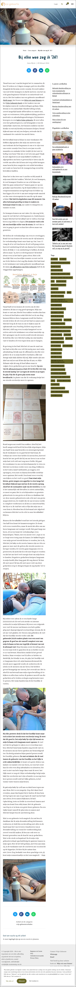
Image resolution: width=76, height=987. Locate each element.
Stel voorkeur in (33, 981)
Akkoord (22, 981)
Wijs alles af (9, 981)
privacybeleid (53, 974)
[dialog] (38, 493)
